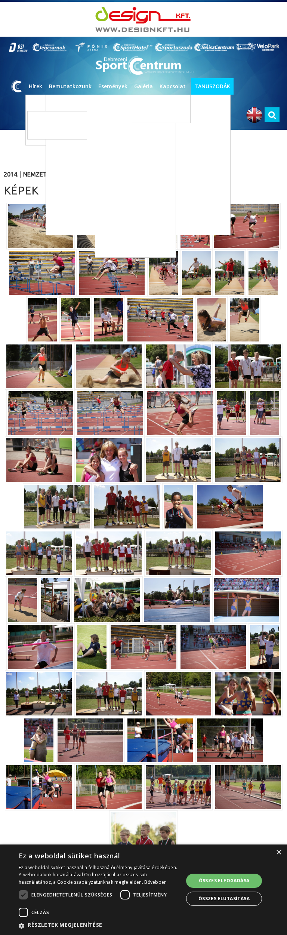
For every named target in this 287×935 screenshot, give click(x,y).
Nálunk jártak (233, 181)
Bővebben (155, 882)
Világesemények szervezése (249, 169)
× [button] (278, 852)
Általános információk (242, 158)
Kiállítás (116, 181)
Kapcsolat (173, 86)
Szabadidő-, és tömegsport (137, 137)
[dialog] (143, 889)
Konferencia (120, 226)
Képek (144, 103)
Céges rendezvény (127, 237)
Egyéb (114, 193)
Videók (145, 114)
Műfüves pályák (51, 119)
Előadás (116, 170)
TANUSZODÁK (212, 86)
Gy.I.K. (170, 293)
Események (112, 86)
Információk (177, 259)
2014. (11, 174)
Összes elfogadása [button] (224, 880)
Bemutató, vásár (125, 215)
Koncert (116, 159)
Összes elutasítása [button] (224, 898)
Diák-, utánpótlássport (132, 125)
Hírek (35, 86)
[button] (99, 925)
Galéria (143, 86)
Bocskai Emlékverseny (125, 249)
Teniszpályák (48, 131)
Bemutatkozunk (70, 86)
